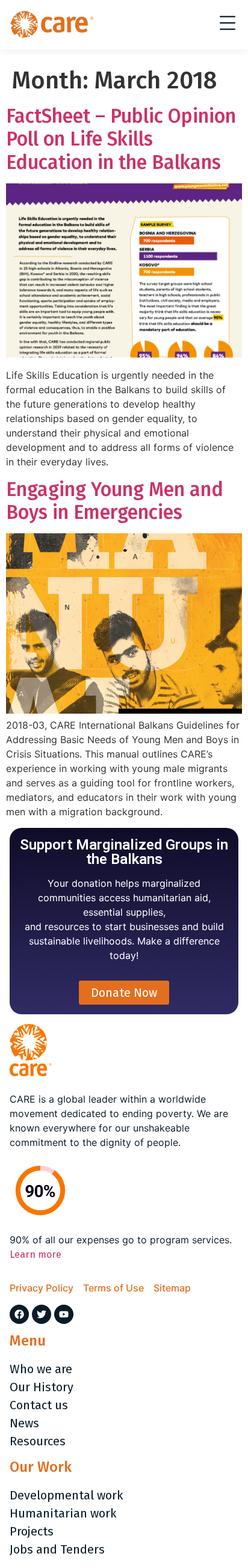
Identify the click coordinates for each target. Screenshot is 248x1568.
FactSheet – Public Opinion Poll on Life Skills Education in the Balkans (121, 139)
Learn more (35, 1254)
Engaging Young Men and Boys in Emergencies (114, 501)
